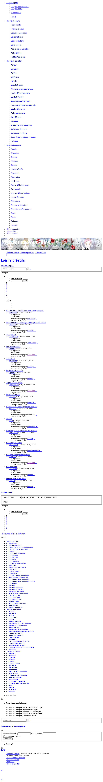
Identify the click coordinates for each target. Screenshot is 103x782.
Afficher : (6, 497)
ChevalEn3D (14, 385)
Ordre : (43, 497)
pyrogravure (11, 335)
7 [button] (6, 295)
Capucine (31, 355)
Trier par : (26, 497)
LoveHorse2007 (33, 451)
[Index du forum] (26, 245)
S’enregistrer (20, 726)
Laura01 (12, 397)
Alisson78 (13, 361)
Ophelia (12, 373)
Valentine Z (13, 445)
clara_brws (13, 433)
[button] (6, 276)
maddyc (12, 349)
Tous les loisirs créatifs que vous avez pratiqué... (25, 311)
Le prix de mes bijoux (14, 383)
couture (9, 419)
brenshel (12, 457)
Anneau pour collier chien (16, 479)
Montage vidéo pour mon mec (18, 455)
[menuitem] (20, 7)
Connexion (6, 726)
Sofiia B (30, 439)
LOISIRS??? (10, 359)
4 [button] (6, 289)
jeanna (30, 475)
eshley (11, 421)
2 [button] (6, 285)
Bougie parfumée (13, 395)
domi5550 (31, 319)
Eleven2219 (32, 427)
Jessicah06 (13, 337)
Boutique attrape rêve (14, 371)
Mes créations (11, 467)
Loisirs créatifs (13, 260)
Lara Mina (13, 469)
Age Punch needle (13, 347)
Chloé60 (12, 325)
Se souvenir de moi (12, 736)
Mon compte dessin (14, 443)
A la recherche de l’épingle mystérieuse (21, 407)
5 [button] (6, 291)
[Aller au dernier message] (36, 319)
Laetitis (12, 481)
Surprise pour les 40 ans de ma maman (21, 431)
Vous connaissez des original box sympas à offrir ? (26, 323)
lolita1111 (13, 313)
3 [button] (6, 287)
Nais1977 (12, 409)
